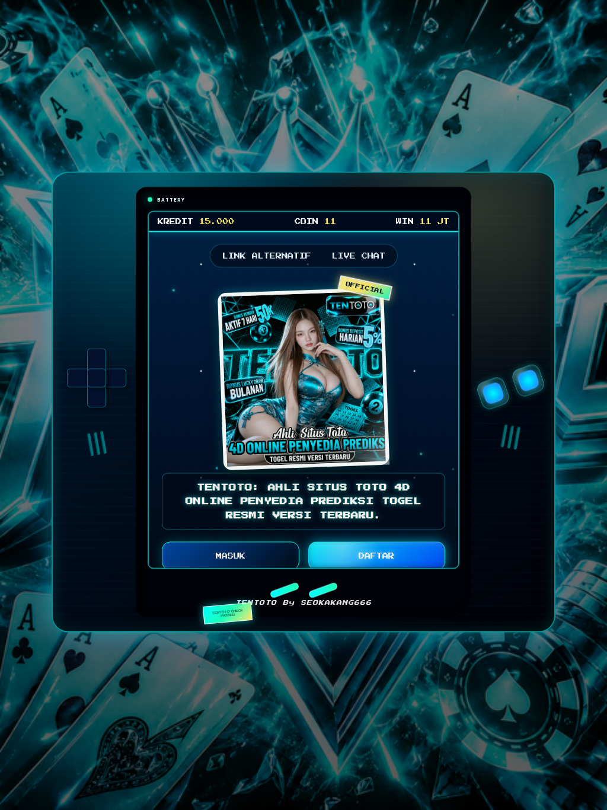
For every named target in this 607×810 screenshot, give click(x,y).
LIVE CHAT (358, 258)
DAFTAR (376, 559)
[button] (284, 592)
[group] (96, 380)
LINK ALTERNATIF (266, 258)
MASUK (230, 559)
